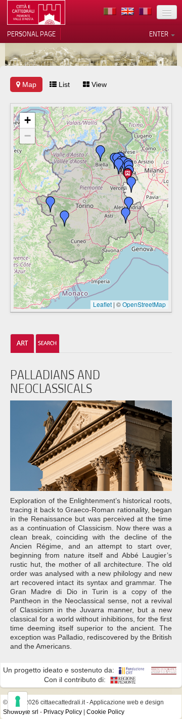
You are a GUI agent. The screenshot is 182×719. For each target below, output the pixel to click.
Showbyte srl (20, 711)
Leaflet (102, 304)
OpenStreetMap (144, 304)
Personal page (31, 33)
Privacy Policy (62, 711)
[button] (126, 215)
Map (28, 84)
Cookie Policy (105, 711)
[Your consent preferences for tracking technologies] (17, 701)
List (63, 84)
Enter (159, 33)
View (98, 84)
